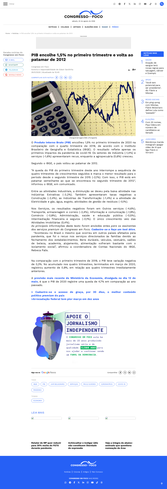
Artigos (77, 27)
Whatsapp (13, 65)
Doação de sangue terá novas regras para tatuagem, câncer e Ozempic (154, 68)
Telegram (13, 70)
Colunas (65, 27)
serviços (74, 384)
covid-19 (121, 384)
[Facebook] (124, 4)
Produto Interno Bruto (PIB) (52, 142)
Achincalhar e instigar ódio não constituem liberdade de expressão (83, 445)
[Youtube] (145, 4)
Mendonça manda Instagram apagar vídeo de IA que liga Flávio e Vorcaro (154, 147)
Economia (37, 401)
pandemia (37, 390)
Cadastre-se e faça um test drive (113, 229)
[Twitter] (130, 4)
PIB (44, 384)
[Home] (83, 14)
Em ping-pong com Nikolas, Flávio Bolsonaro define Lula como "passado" (154, 107)
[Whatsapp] (114, 4)
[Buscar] (162, 4)
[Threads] (156, 4)
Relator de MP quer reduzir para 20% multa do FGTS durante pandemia (46, 445)
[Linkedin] (135, 4)
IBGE (35, 384)
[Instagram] (140, 4)
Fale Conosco (97, 472)
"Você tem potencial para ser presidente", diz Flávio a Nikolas (153, 87)
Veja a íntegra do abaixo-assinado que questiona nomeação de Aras (119, 445)
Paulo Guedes (89, 384)
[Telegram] (120, 4)
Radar (105, 27)
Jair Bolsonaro (57, 384)
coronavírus (106, 384)
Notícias (53, 27)
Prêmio (115, 27)
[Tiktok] (150, 4)
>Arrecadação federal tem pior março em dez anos (65, 299)
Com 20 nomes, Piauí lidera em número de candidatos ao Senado (153, 127)
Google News (15, 75)
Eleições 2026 (91, 27)
